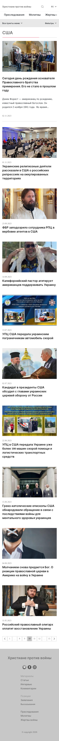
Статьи (25, 680)
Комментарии (28, 688)
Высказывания (28, 704)
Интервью (26, 684)
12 (39, 638)
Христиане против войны (16, 6)
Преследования (14, 14)
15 (49, 638)
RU (52, 6)
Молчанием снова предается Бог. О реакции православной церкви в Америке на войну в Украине (27, 571)
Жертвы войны (29, 719)
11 (34, 638)
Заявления (27, 700)
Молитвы (35, 14)
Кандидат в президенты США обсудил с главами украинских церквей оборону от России (24, 391)
